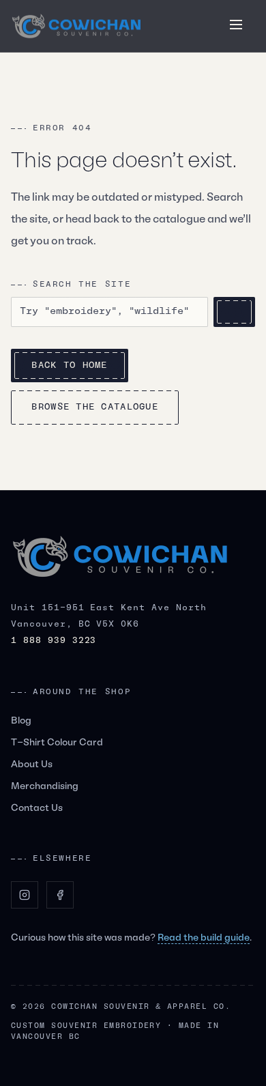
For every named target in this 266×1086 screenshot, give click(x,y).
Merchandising (44, 786)
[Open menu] (236, 24)
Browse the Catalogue (94, 407)
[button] (236, 24)
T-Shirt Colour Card (57, 743)
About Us (32, 764)
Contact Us (37, 808)
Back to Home (69, 365)
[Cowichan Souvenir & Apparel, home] (76, 26)
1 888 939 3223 (53, 641)
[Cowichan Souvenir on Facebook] (60, 895)
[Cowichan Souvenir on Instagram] (24, 895)
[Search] (234, 312)
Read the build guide (204, 938)
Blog (21, 721)
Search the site (82, 284)
